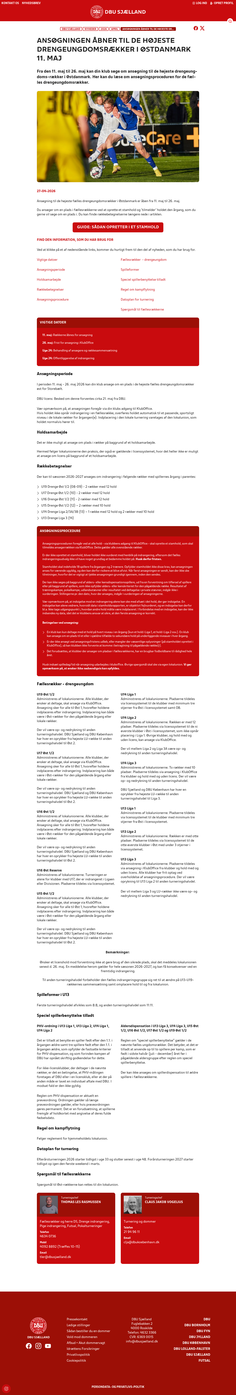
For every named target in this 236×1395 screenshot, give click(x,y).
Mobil (43, 1242)
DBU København (196, 1343)
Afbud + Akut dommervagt (86, 1343)
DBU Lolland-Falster (192, 1349)
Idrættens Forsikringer (83, 1349)
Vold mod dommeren (82, 1337)
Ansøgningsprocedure (53, 299)
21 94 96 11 (132, 1232)
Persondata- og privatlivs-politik (118, 1387)
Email (43, 1253)
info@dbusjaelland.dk (142, 1341)
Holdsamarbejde (49, 279)
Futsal (204, 1360)
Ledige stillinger (78, 1325)
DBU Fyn (203, 1331)
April (114, 29)
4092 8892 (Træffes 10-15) (60, 1246)
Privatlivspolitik (78, 1354)
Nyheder (90, 29)
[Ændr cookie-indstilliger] (6, 1388)
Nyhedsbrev (31, 3)
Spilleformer (130, 269)
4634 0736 (48, 1236)
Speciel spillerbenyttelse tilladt (143, 279)
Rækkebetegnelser (50, 289)
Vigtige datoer (47, 259)
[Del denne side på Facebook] (196, 29)
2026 (104, 29)
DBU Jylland (199, 1337)
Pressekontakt (77, 1319)
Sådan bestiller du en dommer (88, 1331)
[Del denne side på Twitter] (202, 29)
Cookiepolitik (76, 1360)
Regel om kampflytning (138, 289)
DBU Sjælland (71, 29)
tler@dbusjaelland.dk (55, 1257)
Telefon (44, 1232)
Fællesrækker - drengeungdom (144, 259)
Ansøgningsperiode (51, 269)
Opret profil (223, 3)
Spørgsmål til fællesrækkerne (142, 309)
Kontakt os (10, 3)
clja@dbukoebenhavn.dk (141, 1242)
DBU (207, 1319)
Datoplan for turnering (137, 299)
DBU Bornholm (197, 1325)
